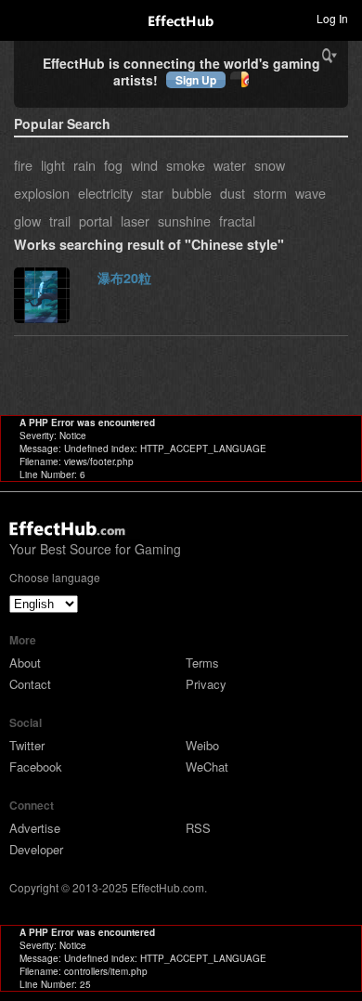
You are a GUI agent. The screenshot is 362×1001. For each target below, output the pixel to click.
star (152, 192)
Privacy (206, 684)
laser (135, 220)
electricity (105, 192)
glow (27, 220)
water (229, 165)
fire (23, 165)
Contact (30, 684)
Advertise (34, 828)
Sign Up (195, 80)
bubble (192, 192)
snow (269, 165)
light (53, 165)
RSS (198, 828)
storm (270, 192)
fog (113, 165)
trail (60, 220)
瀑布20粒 (124, 277)
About (25, 662)
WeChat (207, 766)
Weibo (202, 745)
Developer (36, 849)
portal (95, 220)
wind (144, 165)
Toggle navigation (22, 17)
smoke (185, 165)
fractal (237, 220)
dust (232, 192)
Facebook (35, 766)
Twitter (27, 745)
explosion (42, 192)
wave (310, 192)
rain (84, 165)
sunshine (184, 220)
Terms (202, 662)
